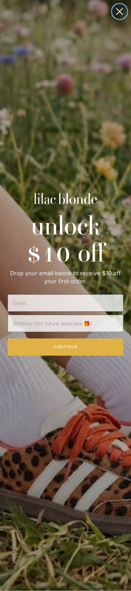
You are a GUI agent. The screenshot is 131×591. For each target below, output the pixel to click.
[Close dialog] (119, 11)
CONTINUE (65, 346)
